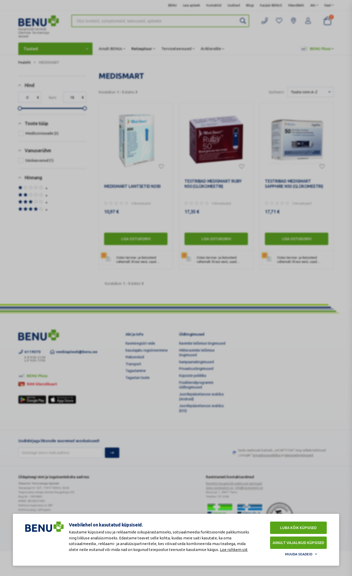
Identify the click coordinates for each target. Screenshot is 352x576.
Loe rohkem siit (234, 549)
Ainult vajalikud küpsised (298, 543)
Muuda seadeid (298, 554)
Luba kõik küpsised (298, 528)
